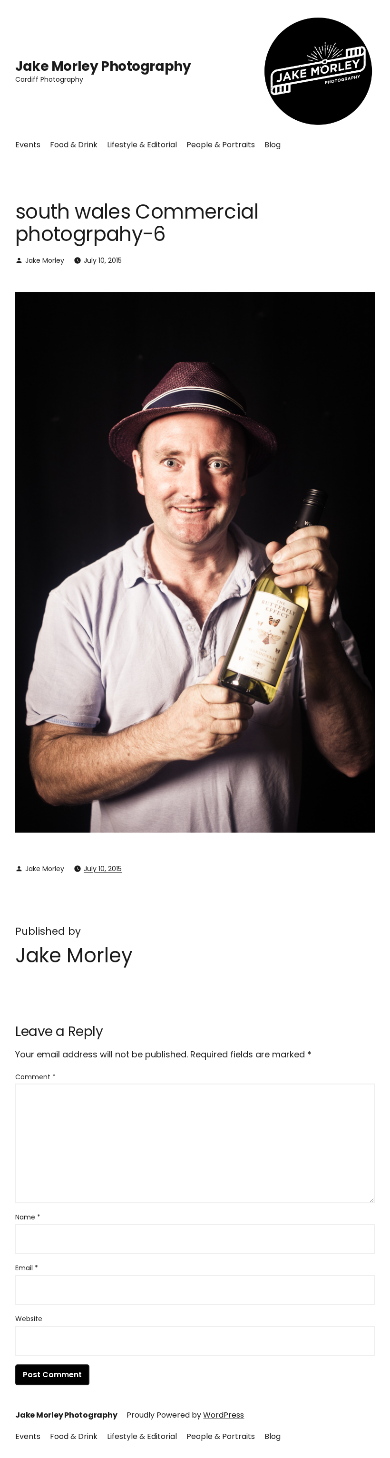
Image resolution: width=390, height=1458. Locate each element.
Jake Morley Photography (103, 66)
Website (28, 1319)
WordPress (223, 1415)
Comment (35, 1077)
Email (26, 1268)
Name (27, 1217)
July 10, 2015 (103, 260)
